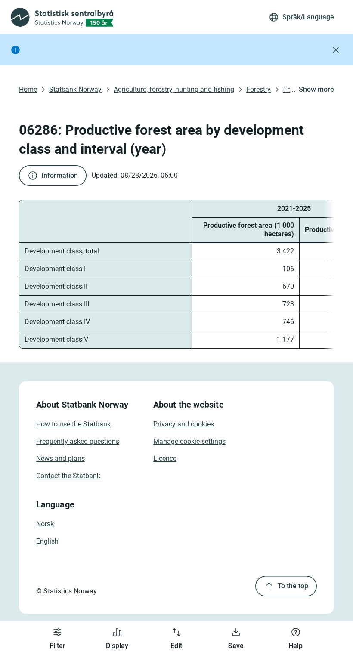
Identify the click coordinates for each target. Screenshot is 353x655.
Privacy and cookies (183, 424)
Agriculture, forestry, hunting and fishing (174, 89)
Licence (164, 458)
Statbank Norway (75, 89)
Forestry (258, 89)
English (47, 541)
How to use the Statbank (73, 424)
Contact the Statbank (68, 476)
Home (28, 89)
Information (59, 175)
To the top (293, 586)
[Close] (336, 50)
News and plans (60, 458)
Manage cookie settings (189, 441)
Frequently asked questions (77, 441)
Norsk (45, 524)
